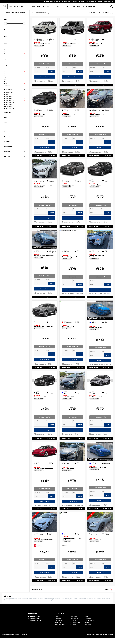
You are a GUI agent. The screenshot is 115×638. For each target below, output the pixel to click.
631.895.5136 (74, 1)
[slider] (5, 23)
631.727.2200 (80, 85)
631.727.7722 (92, 1)
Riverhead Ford (66, 1)
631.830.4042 (109, 1)
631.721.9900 (57, 1)
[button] (56, 27)
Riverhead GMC (102, 1)
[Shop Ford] (5, 6)
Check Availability (44, 77)
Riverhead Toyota (84, 1)
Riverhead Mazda (48, 1)
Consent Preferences (13, 637)
